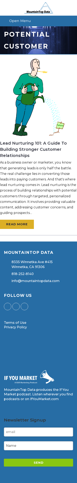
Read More (17, 224)
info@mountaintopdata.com (35, 281)
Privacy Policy (15, 327)
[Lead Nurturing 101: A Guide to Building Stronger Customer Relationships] (38, 133)
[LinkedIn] (24, 306)
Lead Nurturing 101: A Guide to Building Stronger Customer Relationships (33, 149)
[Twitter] (7, 306)
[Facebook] (16, 306)
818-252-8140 (22, 274)
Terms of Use (15, 323)
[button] (38, 21)
